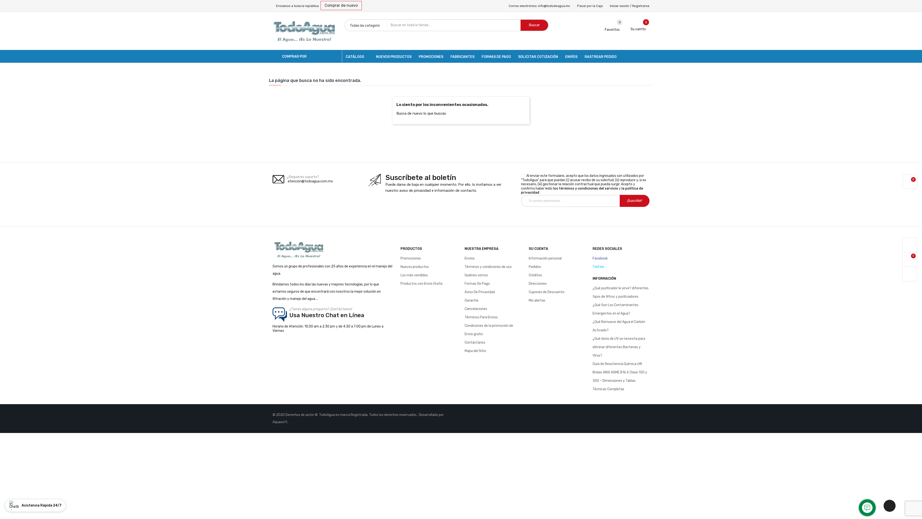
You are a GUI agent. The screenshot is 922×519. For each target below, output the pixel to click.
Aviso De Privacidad (480, 292)
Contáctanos (475, 342)
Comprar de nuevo (341, 5)
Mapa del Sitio (475, 351)
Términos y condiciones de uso (488, 267)
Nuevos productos (414, 267)
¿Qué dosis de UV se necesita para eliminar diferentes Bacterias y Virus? (619, 347)
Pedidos (535, 267)
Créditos (535, 275)
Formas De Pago (477, 284)
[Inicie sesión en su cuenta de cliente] (910, 245)
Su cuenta (538, 249)
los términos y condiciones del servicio (585, 188)
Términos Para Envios (481, 317)
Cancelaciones (476, 309)
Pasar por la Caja (590, 6)
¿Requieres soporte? (303, 177)
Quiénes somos (476, 275)
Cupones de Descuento (546, 292)
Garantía (471, 300)
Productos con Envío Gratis (421, 284)
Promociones (410, 258)
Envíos (470, 258)
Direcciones (538, 284)
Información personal (545, 258)
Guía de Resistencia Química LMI (617, 364)
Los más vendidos (414, 275)
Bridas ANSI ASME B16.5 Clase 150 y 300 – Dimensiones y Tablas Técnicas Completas (620, 380)
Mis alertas (537, 300)
